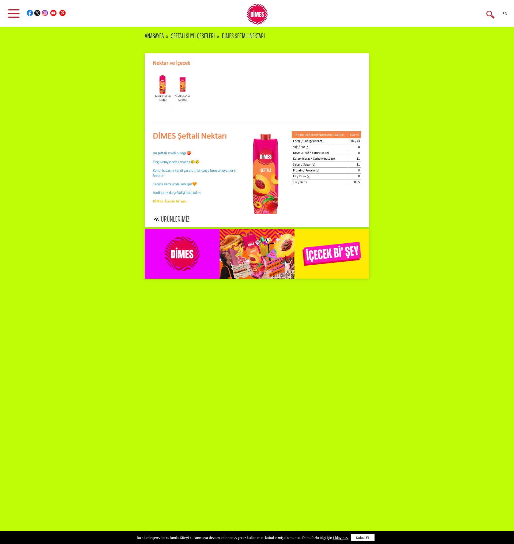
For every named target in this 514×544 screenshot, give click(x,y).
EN (504, 14)
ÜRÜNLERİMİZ (175, 219)
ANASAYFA (154, 36)
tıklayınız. (340, 538)
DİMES (260, 16)
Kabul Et (362, 538)
